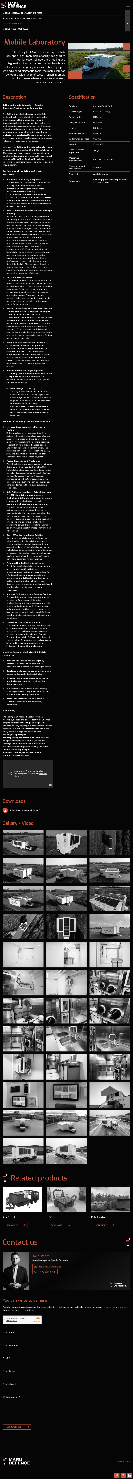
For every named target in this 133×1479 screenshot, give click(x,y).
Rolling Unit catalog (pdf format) (25, 810)
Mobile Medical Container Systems (22, 13)
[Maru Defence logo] (13, 5)
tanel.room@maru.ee (50, 1266)
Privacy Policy (123, 1461)
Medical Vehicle (12, 23)
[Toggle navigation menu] (128, 5)
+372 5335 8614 (47, 1271)
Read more (12, 1225)
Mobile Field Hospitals (15, 29)
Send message (14, 1427)
